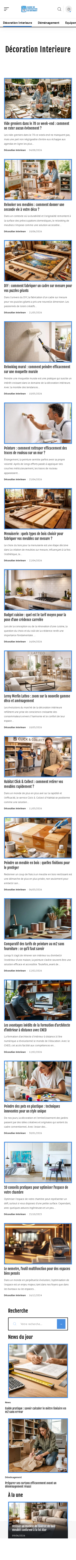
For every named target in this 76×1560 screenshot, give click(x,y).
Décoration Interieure (15, 150)
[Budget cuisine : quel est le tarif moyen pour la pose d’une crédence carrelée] (38, 590)
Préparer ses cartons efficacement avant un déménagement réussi (30, 1484)
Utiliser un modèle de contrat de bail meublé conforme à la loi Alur (33, 1528)
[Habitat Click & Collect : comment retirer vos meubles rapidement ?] (38, 756)
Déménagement (13, 1477)
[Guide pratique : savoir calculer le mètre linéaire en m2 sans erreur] (38, 1371)
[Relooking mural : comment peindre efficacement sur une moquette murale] (38, 342)
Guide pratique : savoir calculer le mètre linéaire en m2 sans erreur (35, 1410)
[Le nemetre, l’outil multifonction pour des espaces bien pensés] (38, 1243)
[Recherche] (59, 9)
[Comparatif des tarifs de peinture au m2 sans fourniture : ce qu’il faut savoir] (38, 919)
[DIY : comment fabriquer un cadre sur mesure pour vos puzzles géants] (38, 260)
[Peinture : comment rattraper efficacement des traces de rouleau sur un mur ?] (38, 423)
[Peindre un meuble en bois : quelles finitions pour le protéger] (38, 838)
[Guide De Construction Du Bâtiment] (29, 9)
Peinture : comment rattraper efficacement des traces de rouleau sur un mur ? (35, 450)
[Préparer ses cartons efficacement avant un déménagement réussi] (38, 1445)
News (8, 1402)
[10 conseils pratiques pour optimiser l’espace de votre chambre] (38, 1162)
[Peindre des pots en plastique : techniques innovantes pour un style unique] (38, 1081)
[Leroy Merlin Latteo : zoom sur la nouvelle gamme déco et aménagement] (38, 671)
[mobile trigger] (7, 9)
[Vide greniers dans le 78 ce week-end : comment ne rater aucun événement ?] (38, 98)
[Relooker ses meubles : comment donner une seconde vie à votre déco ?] (38, 179)
